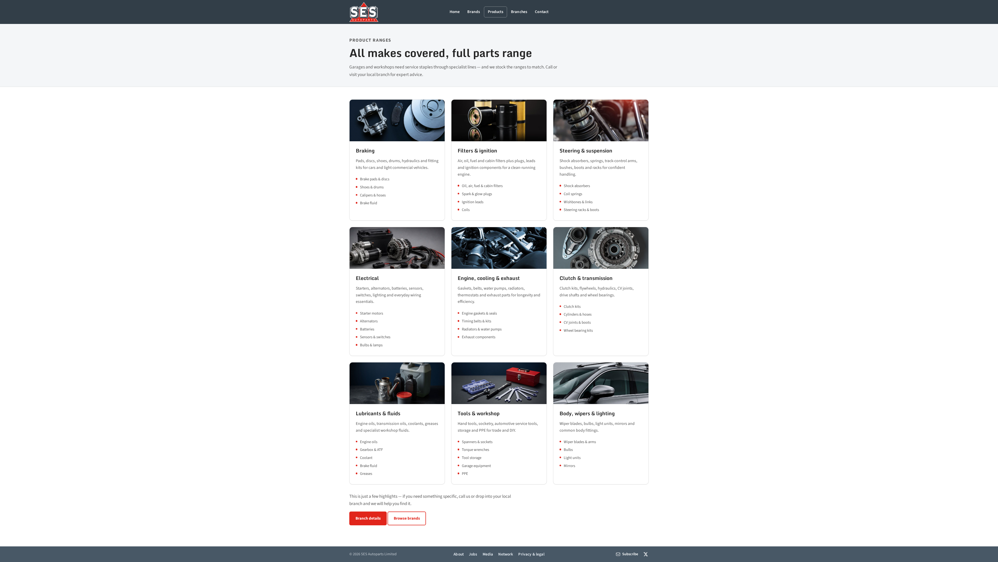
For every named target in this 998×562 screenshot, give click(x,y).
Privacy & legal (531, 554)
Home (455, 12)
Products (495, 12)
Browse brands (407, 518)
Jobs (473, 554)
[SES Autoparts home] (363, 12)
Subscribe (630, 554)
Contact (541, 12)
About (459, 554)
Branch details (368, 518)
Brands (473, 12)
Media (488, 554)
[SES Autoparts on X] (646, 554)
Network (505, 554)
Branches (519, 12)
